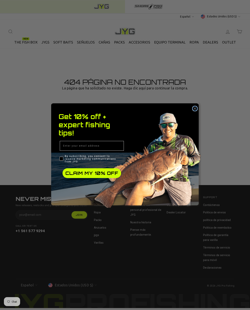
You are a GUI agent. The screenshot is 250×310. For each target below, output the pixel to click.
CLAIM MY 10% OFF (91, 173)
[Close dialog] (195, 108)
